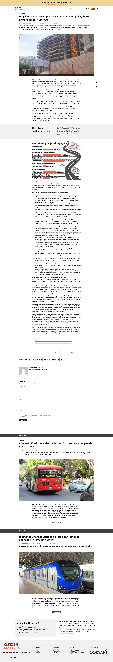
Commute (55, 23)
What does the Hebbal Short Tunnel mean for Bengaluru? (56, 4)
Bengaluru (22, 13)
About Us (37, 649)
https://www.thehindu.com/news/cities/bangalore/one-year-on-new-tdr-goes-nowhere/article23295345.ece (51, 350)
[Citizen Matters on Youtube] (15, 657)
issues (36, 323)
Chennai (21, 440)
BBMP (26, 359)
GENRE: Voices (47, 359)
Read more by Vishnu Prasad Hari (37, 369)
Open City (55, 652)
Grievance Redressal (74, 653)
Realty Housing (55, 359)
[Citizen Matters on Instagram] (4, 657)
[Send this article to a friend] (96, 79)
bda (30, 359)
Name (20, 399)
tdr (62, 359)
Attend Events (56, 650)
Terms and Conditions (74, 650)
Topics (71, 8)
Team (37, 650)
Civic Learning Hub (57, 651)
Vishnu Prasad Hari (26, 23)
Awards (37, 651)
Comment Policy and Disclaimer (77, 652)
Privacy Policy (73, 649)
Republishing (73, 651)
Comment (22, 386)
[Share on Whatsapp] (96, 84)
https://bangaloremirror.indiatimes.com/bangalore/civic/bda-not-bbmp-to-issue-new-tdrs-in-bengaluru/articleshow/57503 (54, 352)
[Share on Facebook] (96, 86)
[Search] (97, 9)
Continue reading (56, 522)
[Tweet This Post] (96, 82)
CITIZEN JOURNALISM (37, 359)
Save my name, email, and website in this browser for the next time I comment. (35, 416)
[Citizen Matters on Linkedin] (11, 657)
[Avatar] (23, 371)
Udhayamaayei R (25, 543)
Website (21, 410)
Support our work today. (33, 632)
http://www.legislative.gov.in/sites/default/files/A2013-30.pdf (44, 339)
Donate (93, 8)
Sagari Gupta (24, 450)
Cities (65, 8)
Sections (78, 8)
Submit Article (86, 8)
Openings (38, 652)
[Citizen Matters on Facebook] (8, 657)
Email (21, 405)
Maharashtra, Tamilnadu (51, 319)
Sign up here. (54, 642)
